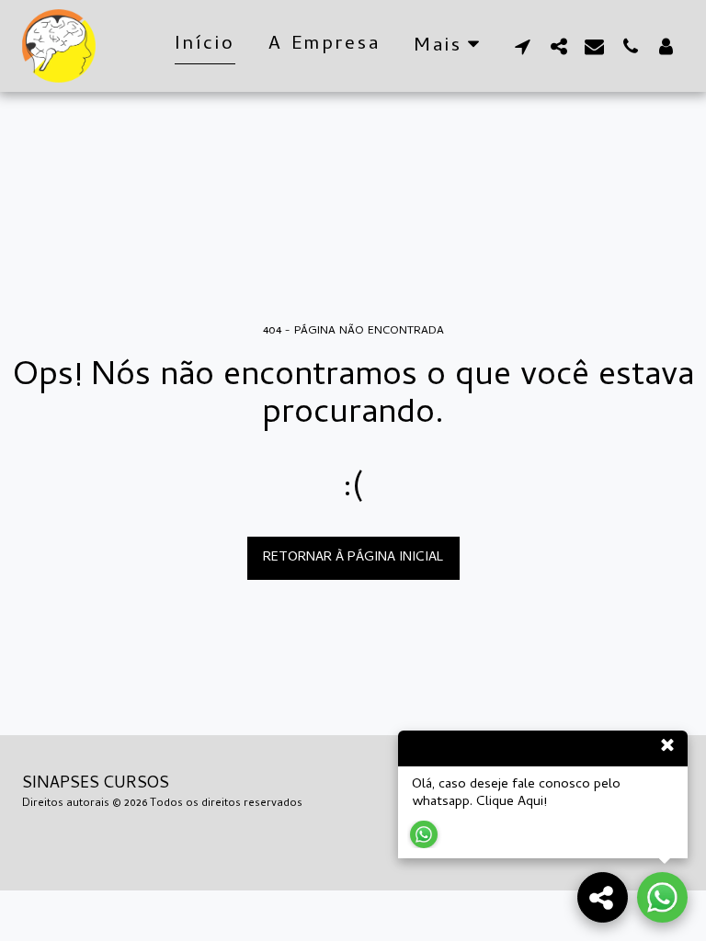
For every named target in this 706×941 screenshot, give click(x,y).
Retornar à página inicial (353, 558)
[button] (523, 46)
